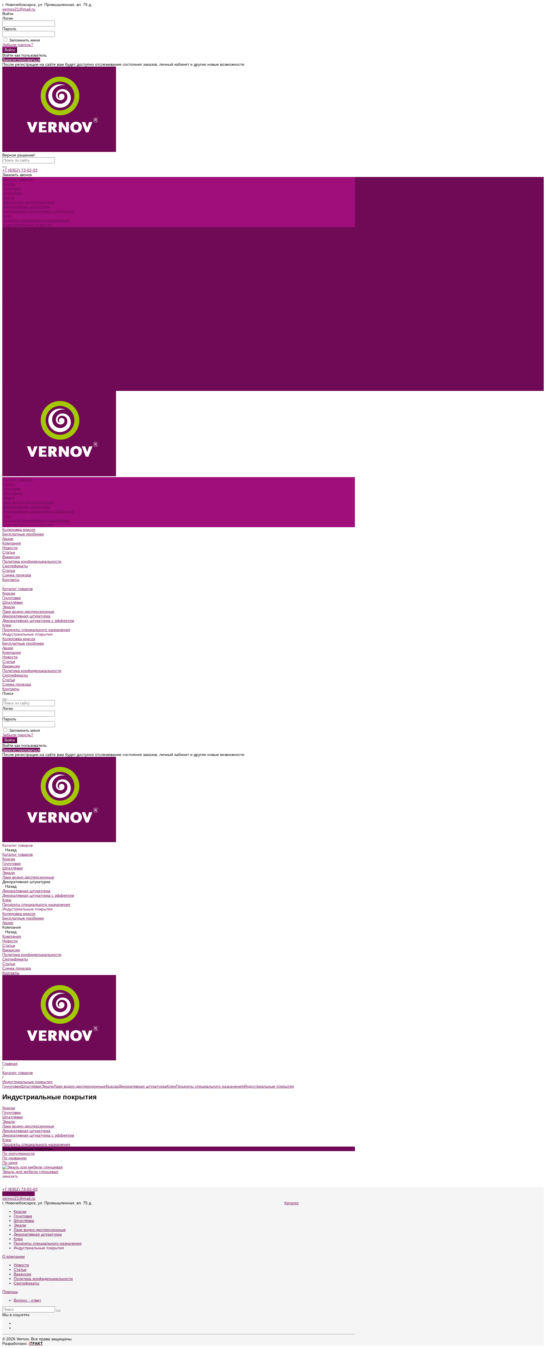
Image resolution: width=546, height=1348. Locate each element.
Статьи (8, 252)
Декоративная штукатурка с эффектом (38, 211)
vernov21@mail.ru (18, 9)
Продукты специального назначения (36, 220)
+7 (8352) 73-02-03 (20, 170)
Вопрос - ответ (27, 1300)
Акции (7, 347)
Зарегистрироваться (21, 59)
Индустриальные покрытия (269, 1086)
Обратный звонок (18, 1194)
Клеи (6, 215)
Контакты (10, 388)
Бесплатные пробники (23, 343)
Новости (10, 247)
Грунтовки (11, 188)
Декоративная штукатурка (26, 206)
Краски (8, 184)
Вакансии (11, 256)
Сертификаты (15, 265)
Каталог (291, 1203)
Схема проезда (16, 384)
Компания (11, 352)
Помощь (10, 1291)
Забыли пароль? (17, 44)
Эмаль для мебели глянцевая (30, 1171)
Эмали (8, 197)
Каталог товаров (17, 288)
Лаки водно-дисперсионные (28, 202)
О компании (13, 1256)
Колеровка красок (18, 338)
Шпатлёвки (12, 193)
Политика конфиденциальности (31, 261)
